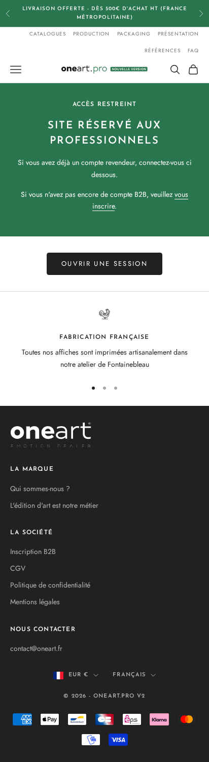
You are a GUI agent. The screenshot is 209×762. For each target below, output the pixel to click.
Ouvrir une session (104, 263)
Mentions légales (35, 602)
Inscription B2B (33, 551)
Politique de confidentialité (50, 585)
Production (91, 34)
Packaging (134, 34)
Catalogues (47, 34)
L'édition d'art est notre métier (54, 505)
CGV (17, 568)
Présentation (178, 34)
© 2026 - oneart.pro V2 (104, 696)
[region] (104, 339)
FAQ (193, 50)
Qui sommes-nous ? (40, 488)
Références (163, 50)
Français (129, 675)
